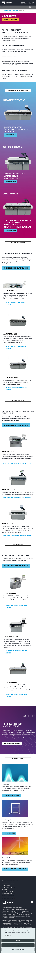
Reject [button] (18, 945)
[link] (7, 11)
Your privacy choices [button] (18, 949)
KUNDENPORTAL (6, 885)
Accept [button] (18, 940)
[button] (32, 7)
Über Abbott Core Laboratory (10, 881)
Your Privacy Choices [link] (8, 898)
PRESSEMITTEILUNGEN (7, 891)
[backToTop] (34, 832)
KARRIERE (4, 889)
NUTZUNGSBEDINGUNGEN (8, 893)
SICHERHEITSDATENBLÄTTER (8, 887)
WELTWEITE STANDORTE (8, 883)
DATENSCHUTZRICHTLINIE (8, 896)
